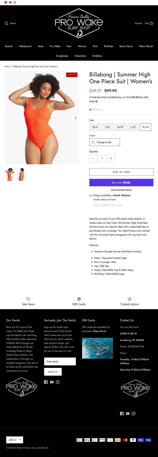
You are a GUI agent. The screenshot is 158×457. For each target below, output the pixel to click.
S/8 (108, 127)
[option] (42, 117)
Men (69, 46)
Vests (41, 46)
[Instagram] (15, 2)
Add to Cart (121, 172)
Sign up (53, 371)
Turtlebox (97, 56)
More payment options (121, 189)
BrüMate (108, 46)
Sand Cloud (126, 46)
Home (7, 66)
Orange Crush (104, 142)
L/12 (133, 127)
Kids (95, 46)
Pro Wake (55, 46)
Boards (8, 46)
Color (92, 135)
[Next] (75, 117)
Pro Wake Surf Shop (21, 447)
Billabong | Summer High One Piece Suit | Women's (35, 66)
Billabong (97, 109)
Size (91, 120)
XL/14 (145, 127)
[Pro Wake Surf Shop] (79, 23)
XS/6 (95, 127)
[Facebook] (6, 2)
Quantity (93, 151)
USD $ (12, 440)
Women (82, 46)
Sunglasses (62, 56)
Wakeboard (25, 46)
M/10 (120, 127)
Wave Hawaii (146, 46)
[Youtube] (10, 2)
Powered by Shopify (40, 447)
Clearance (80, 56)
